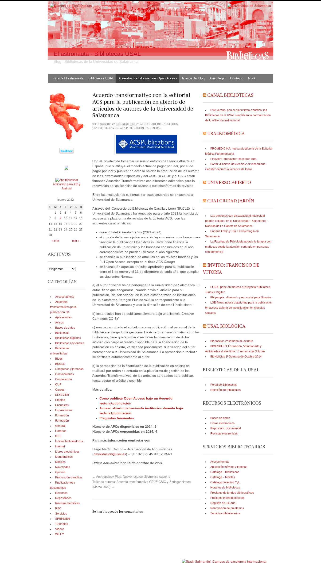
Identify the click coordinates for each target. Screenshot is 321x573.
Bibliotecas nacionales (69, 343)
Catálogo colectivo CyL (225, 482)
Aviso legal (217, 78)
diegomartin (104, 124)
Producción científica (68, 477)
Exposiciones (63, 410)
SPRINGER (62, 518)
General (155, 128)
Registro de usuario (222, 503)
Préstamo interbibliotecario (227, 498)
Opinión (60, 472)
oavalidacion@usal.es (110, 454)
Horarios (60, 431)
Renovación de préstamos (227, 508)
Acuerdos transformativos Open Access (147, 78)
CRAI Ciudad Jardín (230, 200)
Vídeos (59, 529)
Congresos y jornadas (69, 369)
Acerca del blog (193, 78)
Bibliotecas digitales (68, 338)
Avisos (59, 322)
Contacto (236, 78)
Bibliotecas (62, 333)
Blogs (59, 358)
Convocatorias (64, 374)
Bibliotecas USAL (101, 78)
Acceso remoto (219, 461)
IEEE (58, 436)
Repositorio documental (225, 428)
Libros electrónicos (222, 423)
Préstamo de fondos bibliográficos (232, 492)
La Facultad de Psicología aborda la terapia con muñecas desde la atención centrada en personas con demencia (238, 247)
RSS (251, 78)
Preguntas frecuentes (116, 418)
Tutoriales (61, 524)
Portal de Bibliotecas (223, 384)
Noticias (60, 462)
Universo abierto (229, 182)
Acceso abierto (151, 124)
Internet (60, 446)
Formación (62, 415)
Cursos (59, 389)
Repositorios (63, 498)
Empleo (60, 400)
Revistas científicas (67, 503)
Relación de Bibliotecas (225, 390)
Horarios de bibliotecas (225, 487)
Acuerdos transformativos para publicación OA (63, 307)
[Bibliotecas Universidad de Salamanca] (66, 168)
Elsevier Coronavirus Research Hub (233, 159)
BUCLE (60, 363)
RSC (58, 508)
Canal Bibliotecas (230, 95)
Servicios (61, 513)
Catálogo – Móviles (222, 477)
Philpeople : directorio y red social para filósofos (240, 297)
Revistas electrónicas (224, 433)
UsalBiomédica (226, 133)
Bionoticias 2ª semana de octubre (231, 341)
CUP (58, 384)
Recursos (61, 493)
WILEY (59, 534)
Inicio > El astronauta (68, 78)
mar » (75, 240)
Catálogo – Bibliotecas (224, 472)
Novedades (62, 467)
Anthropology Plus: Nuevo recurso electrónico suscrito (131, 476)
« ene (55, 240)
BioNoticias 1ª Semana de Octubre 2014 (236, 356)
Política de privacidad (167, 559)
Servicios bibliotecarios (225, 513)
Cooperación (63, 379)
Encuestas (62, 405)
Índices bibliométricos (69, 441)
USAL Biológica (226, 326)
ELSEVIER (62, 394)
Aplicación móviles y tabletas (228, 467)
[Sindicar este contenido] (204, 95)
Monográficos (64, 456)
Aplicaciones (63, 317)
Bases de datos (220, 418)
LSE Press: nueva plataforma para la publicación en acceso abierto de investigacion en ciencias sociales (239, 308)
